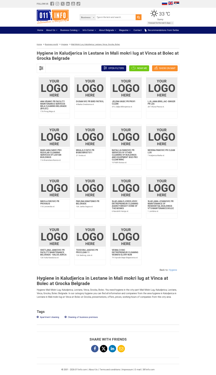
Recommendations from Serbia (163, 30)
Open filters (116, 68)
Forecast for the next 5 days (159, 23)
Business (86, 17)
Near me (142, 68)
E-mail (138, 369)
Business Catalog (68, 30)
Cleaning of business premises (82, 317)
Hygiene (173, 270)
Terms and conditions (109, 369)
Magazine (123, 30)
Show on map (167, 68)
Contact (138, 30)
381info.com (149, 369)
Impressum (127, 369)
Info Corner (88, 30)
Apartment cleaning (49, 317)
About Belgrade (106, 30)
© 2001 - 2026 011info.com (74, 369)
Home (40, 30)
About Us (50, 30)
